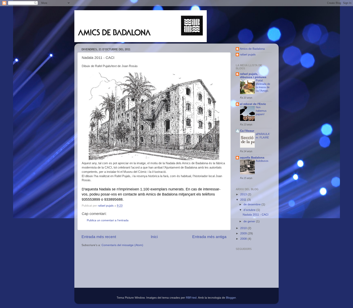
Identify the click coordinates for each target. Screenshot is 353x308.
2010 (244, 228)
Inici (154, 237)
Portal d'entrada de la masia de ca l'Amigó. (263, 85)
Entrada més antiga (209, 237)
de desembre (252, 204)
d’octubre (250, 209)
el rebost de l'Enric (253, 104)
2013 (244, 194)
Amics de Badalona (252, 48)
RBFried (191, 297)
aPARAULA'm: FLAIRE (263, 136)
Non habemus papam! (261, 111)
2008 (244, 238)
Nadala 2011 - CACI (255, 214)
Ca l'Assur (247, 130)
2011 (243, 199)
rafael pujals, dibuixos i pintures (253, 75)
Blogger (231, 297)
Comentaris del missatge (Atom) (122, 245)
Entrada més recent (99, 237)
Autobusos (262, 160)
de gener (250, 221)
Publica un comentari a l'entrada (107, 220)
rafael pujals (248, 54)
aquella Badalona (252, 157)
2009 (244, 233)
